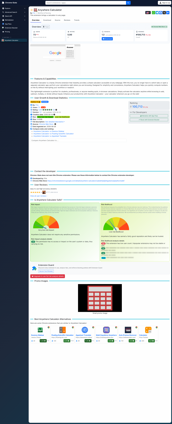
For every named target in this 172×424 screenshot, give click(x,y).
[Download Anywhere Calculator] (117, 36)
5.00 (47, 110)
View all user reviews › (38, 196)
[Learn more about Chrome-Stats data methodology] (55, 124)
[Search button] (128, 3)
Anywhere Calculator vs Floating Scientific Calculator (53, 134)
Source (57, 20)
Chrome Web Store (159, 26)
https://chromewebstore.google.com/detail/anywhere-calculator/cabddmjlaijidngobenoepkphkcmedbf (85, 181)
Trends (76, 20)
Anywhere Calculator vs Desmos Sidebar (48, 131)
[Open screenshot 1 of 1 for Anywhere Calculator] (55, 59)
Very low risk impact (45, 117)
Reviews (67, 20)
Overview (36, 20)
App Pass (8, 24)
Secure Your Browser (46, 271)
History (7, 37)
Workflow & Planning (44, 13)
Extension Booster (11, 28)
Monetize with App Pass (150, 116)
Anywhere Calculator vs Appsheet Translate (49, 136)
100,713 (140, 106)
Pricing (7, 32)
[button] (164, 3)
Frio (34, 13)
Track (47, 27)
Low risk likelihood (62, 117)
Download (47, 20)
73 (39, 107)
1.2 (41, 112)
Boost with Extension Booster (149, 120)
